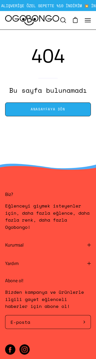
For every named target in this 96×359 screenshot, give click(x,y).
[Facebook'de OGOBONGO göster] (10, 349)
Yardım (12, 263)
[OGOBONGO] (32, 20)
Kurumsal (14, 244)
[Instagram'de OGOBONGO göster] (24, 349)
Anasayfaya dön (48, 109)
